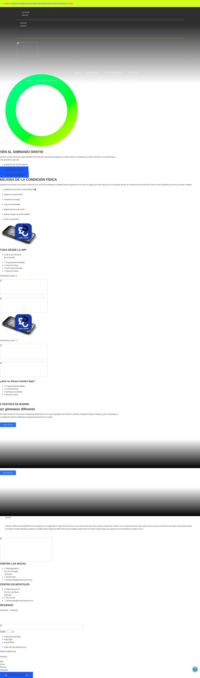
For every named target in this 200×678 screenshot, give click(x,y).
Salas (66, 81)
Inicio (29, 81)
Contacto (134, 81)
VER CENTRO (8, 425)
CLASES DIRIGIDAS (113, 72)
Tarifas (121, 81)
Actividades (104, 81)
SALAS (78, 72)
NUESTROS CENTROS (47, 81)
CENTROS (133, 72)
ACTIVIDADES (91, 72)
